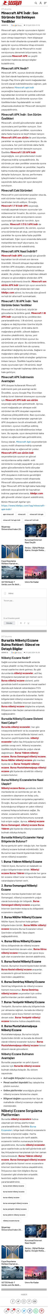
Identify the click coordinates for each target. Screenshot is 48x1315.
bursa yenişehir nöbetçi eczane (15, 1209)
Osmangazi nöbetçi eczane (31, 756)
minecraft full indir (32, 520)
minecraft (22, 514)
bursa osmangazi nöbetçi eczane (15, 1203)
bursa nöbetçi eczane (11, 1197)
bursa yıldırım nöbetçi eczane (14, 1215)
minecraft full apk (36, 514)
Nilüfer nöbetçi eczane (20, 760)
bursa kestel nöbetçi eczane (13, 1192)
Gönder (9, 623)
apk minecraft (8, 514)
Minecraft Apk (23, 441)
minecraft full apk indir (11, 520)
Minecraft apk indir (24, 87)
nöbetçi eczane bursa (11, 1221)
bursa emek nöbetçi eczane (13, 1186)
